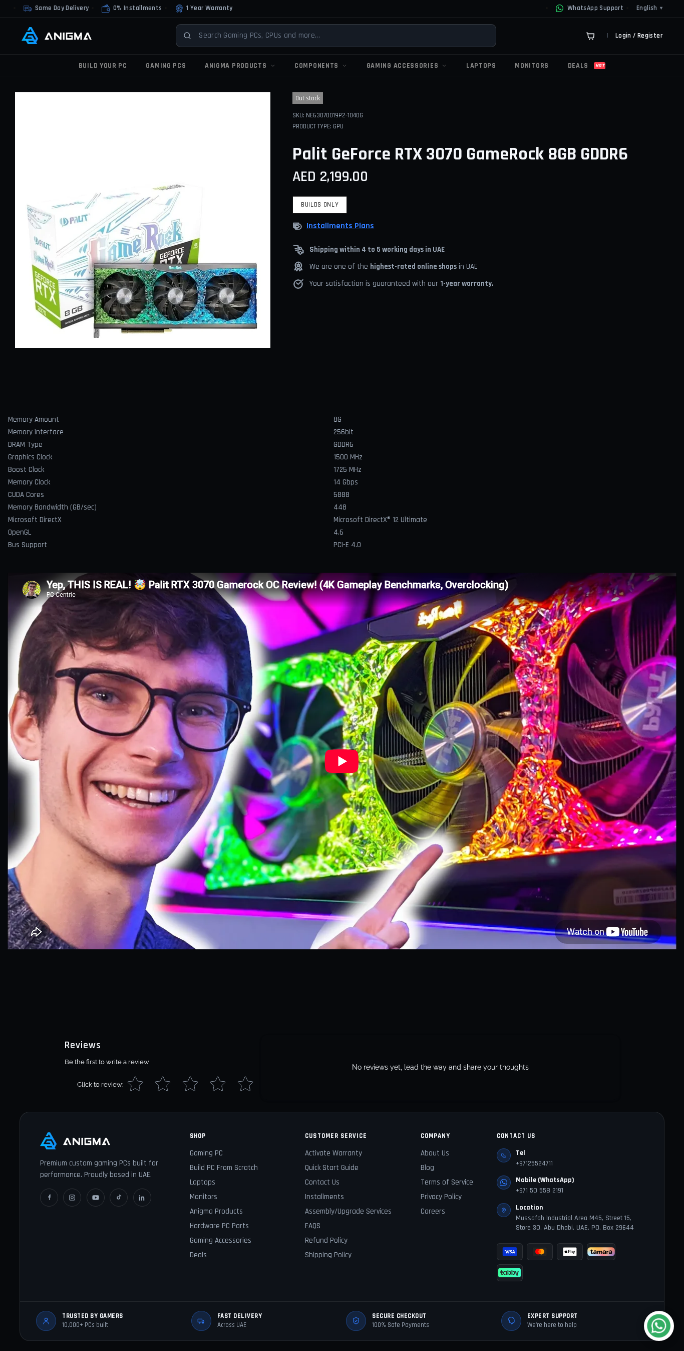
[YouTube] (96, 1198)
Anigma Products (216, 1211)
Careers (433, 1211)
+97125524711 (534, 1163)
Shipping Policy (328, 1255)
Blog (427, 1167)
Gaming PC (206, 1153)
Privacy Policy (441, 1197)
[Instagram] (72, 1198)
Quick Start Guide (332, 1167)
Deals (198, 1255)
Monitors (203, 1197)
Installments (324, 1197)
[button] (132, 9)
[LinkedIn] (142, 1198)
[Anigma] (57, 35)
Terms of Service (447, 1182)
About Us (435, 1153)
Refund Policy (326, 1240)
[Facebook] (49, 1198)
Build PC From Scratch (224, 1167)
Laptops (202, 1182)
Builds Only (319, 205)
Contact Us (322, 1182)
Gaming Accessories (220, 1240)
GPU (338, 126)
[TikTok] (119, 1198)
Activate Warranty (333, 1153)
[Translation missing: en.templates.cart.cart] (590, 36)
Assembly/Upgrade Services (348, 1211)
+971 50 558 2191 (539, 1190)
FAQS (312, 1226)
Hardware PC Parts (219, 1226)
